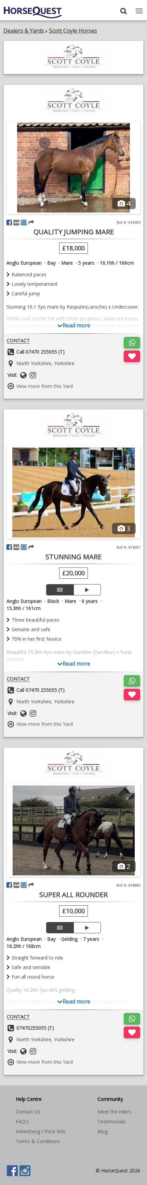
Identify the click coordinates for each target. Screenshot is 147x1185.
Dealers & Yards (23, 30)
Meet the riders (114, 1111)
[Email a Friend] (24, 222)
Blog (102, 1131)
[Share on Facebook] (9, 222)
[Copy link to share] (31, 222)
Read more (76, 325)
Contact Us (28, 1111)
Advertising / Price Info (41, 1131)
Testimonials (111, 1121)
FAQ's (22, 1121)
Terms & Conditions (38, 1141)
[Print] (16, 222)
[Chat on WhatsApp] (132, 342)
